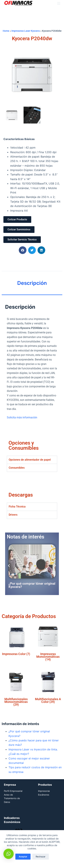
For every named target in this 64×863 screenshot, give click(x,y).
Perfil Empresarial (13, 791)
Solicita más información (22, 417)
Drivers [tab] (13, 514)
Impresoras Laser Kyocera (25, 30)
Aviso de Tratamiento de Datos (12, 798)
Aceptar (23, 856)
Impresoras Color (16, 654)
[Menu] (58, 3)
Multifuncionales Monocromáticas (16, 702)
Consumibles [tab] (17, 467)
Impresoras (44, 791)
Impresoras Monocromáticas (48, 657)
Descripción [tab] (32, 283)
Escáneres (43, 794)
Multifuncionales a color (48, 700)
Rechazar (40, 856)
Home (6, 30)
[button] (22, 250)
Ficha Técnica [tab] (17, 506)
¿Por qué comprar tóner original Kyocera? (32, 585)
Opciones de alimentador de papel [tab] (30, 459)
